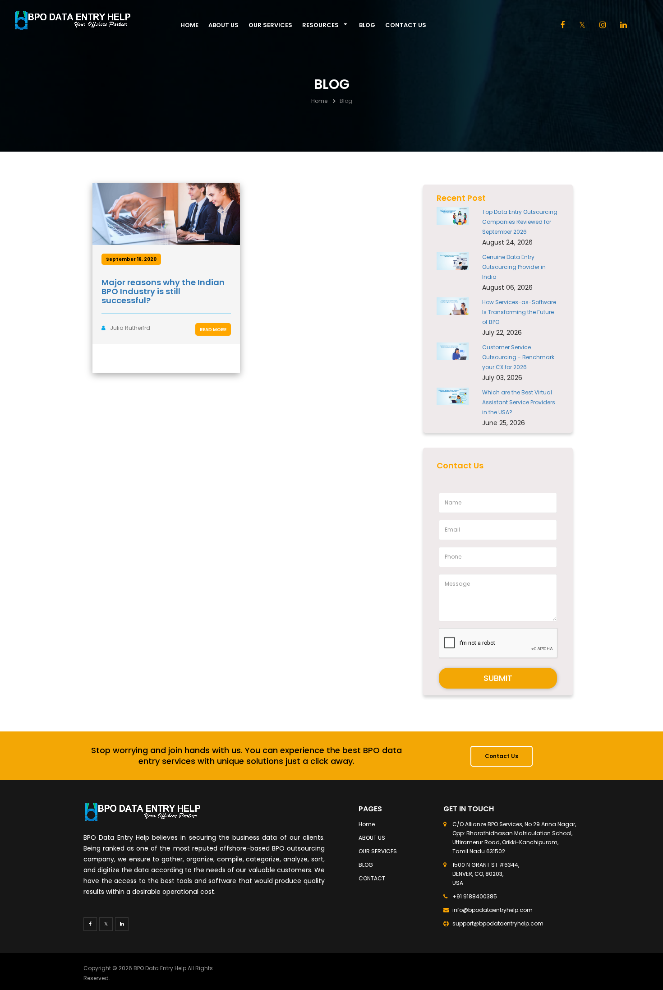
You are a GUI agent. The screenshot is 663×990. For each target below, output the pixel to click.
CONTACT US (405, 25)
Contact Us (501, 756)
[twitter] (106, 924)
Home (189, 25)
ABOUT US (223, 25)
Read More (213, 329)
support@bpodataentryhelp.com (497, 923)
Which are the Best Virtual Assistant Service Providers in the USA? (518, 402)
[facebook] (563, 25)
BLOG (367, 25)
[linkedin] (623, 25)
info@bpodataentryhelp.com (492, 910)
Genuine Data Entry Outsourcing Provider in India (514, 267)
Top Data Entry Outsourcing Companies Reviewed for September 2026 (519, 222)
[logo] (88, 20)
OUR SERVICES (270, 25)
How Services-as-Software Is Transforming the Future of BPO (519, 312)
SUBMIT (497, 678)
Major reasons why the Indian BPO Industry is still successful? (163, 291)
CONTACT (372, 878)
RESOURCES (320, 25)
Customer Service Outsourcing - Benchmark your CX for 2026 (518, 357)
